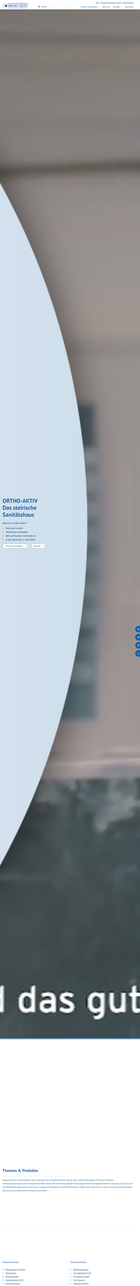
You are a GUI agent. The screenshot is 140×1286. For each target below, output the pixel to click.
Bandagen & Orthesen (15, 1269)
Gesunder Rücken (81, 1283)
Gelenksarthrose (13, 1283)
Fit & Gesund (79, 1280)
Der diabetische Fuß (82, 1273)
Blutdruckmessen (80, 1269)
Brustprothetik (12, 1276)
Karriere (119, 3)
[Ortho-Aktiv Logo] (15, 3)
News (98, 3)
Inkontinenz (11, 1273)
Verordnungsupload (108, 3)
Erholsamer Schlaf (81, 1276)
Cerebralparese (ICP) (14, 1280)
